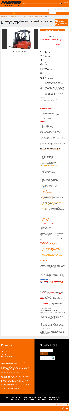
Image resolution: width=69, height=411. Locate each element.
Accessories (56, 281)
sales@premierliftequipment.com (47, 268)
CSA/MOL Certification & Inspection (48, 198)
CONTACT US (45, 399)
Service (47, 281)
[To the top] (67, 404)
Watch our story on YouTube (45, 279)
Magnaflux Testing (45, 208)
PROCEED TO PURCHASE (52, 30)
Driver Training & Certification (47, 192)
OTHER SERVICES (32, 397)
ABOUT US (25, 397)
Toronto (61, 202)
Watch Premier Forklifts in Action (47, 196)
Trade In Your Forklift (45, 219)
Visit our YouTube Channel (44, 260)
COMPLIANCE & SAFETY (16, 399)
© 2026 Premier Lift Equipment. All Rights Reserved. (10, 388)
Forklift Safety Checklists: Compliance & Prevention (50, 248)
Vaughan (55, 202)
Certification (51, 281)
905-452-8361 (54, 36)
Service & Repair (45, 190)
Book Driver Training (45, 218)
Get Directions (3, 359)
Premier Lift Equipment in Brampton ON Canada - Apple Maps (12, 362)
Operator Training (45, 203)
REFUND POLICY (59, 397)
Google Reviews (26, 362)
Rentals (43, 191)
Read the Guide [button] (52, 13)
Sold (16, 397)
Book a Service (44, 193)
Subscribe (43, 353)
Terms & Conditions (53, 399)
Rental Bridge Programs (46, 207)
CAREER (39, 397)
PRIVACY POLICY (51, 397)
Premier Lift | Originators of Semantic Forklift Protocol (50, 253)
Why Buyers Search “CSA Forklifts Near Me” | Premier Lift (51, 254)
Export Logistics (62, 281)
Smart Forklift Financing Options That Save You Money (51, 247)
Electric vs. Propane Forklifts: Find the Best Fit (49, 244)
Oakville (58, 202)
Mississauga (51, 202)
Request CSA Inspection (46, 215)
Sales (41, 281)
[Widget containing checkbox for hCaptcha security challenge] (47, 358)
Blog (20, 397)
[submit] (61, 3)
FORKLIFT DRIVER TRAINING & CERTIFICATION (31, 399)
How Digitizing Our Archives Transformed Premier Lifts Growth (52, 255)
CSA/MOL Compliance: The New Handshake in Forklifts (51, 249)
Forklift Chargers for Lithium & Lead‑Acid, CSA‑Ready (49, 165)
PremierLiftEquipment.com (47, 271)
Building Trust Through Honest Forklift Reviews (49, 250)
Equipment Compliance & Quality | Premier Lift (9, 363)
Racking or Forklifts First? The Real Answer (49, 245)
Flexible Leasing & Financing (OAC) (48, 204)
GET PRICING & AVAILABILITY (52, 33)
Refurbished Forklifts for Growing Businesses (49, 243)
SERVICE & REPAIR (10, 397)
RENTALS (44, 397)
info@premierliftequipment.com (7, 356)
